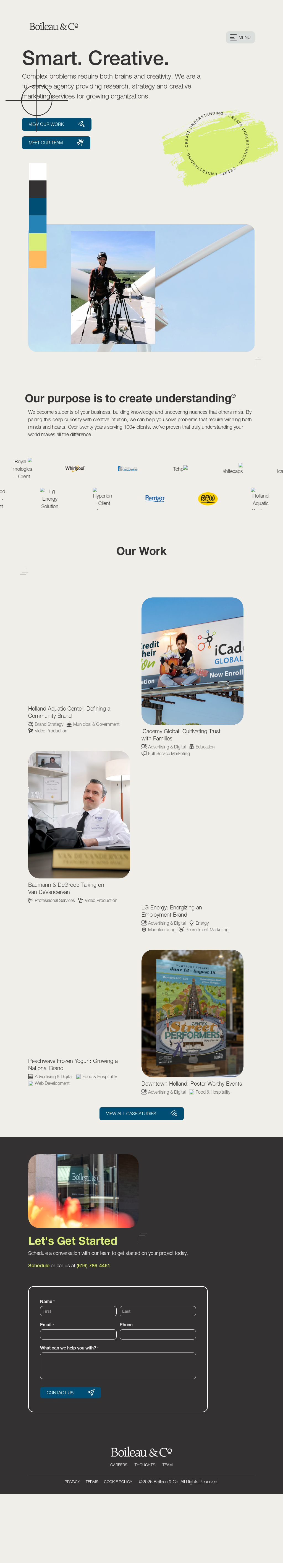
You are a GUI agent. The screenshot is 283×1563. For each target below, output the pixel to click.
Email (47, 1324)
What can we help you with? (69, 1348)
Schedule (38, 1265)
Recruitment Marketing (207, 929)
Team (168, 1464)
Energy (202, 923)
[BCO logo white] (141, 1455)
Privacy (72, 1481)
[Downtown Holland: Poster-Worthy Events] (192, 1013)
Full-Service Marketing (169, 753)
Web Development (52, 1083)
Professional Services (55, 900)
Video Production (51, 731)
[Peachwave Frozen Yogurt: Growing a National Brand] (79, 991)
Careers (118, 1464)
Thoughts (145, 1464)
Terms (92, 1481)
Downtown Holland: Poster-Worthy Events (192, 1083)
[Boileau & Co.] (54, 21)
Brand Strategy (49, 724)
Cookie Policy (118, 1481)
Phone (126, 1324)
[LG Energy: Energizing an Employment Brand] (192, 837)
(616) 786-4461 (93, 1265)
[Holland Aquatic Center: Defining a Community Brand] (79, 638)
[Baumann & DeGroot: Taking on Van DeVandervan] (79, 814)
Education (205, 747)
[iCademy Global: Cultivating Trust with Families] (192, 661)
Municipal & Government (96, 724)
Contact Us (60, 1392)
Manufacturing (161, 929)
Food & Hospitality (99, 1076)
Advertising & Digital (167, 747)
